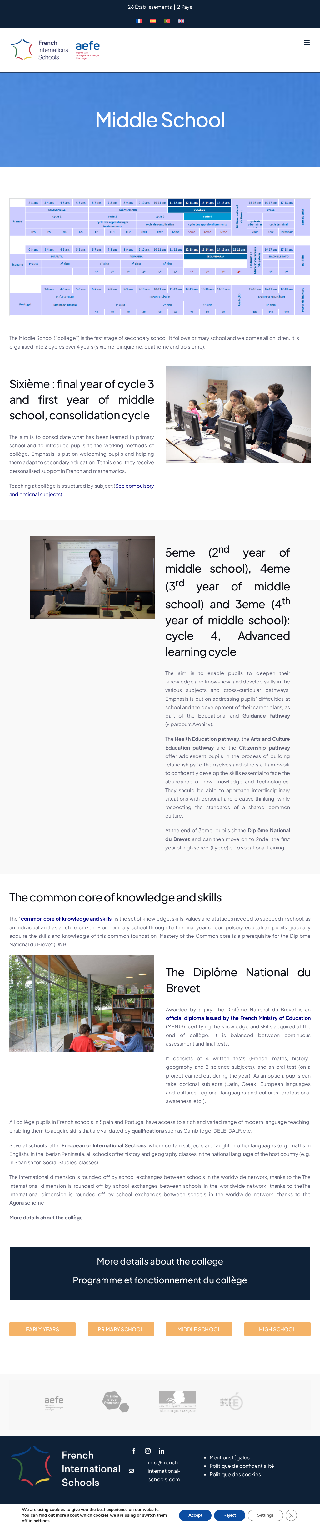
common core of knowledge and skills (66, 918)
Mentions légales (230, 1457)
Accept (195, 1515)
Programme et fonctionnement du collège (160, 1279)
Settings (265, 1515)
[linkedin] (161, 1451)
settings (42, 1521)
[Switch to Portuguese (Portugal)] (167, 21)
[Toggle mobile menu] (307, 42)
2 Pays (184, 6)
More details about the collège (46, 1217)
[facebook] (134, 1451)
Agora (16, 1202)
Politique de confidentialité (242, 1465)
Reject (229, 1515)
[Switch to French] (139, 21)
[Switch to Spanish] (153, 21)
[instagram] (147, 1451)
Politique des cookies (235, 1474)
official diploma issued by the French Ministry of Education (238, 1018)
